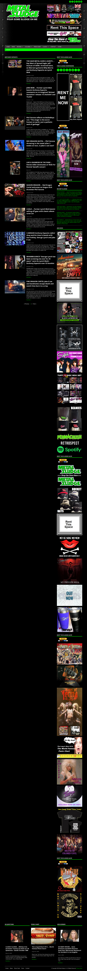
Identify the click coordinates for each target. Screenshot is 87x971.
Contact (53, 46)
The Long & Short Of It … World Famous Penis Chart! (43, 948)
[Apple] (79, 2)
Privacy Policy (79, 968)
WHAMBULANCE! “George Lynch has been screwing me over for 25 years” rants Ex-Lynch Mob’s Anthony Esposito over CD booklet (40, 259)
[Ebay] (75, 70)
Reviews (19, 46)
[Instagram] (77, 2)
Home (8, 46)
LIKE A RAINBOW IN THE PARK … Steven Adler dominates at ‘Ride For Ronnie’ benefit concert (40, 164)
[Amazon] (78, 70)
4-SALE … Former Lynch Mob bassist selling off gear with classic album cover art (40, 211)
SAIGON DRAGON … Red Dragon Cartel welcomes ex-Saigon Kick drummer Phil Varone (39, 187)
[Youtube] (75, 2)
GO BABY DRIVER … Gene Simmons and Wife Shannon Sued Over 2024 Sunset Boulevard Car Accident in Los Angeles (69, 949)
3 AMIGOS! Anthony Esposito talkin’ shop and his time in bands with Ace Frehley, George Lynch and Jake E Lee (40, 236)
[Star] (81, 2)
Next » (34, 303)
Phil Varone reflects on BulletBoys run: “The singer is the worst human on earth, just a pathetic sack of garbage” (40, 120)
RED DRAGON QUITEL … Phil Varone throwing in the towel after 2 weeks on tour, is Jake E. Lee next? (40, 143)
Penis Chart (37, 46)
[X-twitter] (72, 2)
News (13, 46)
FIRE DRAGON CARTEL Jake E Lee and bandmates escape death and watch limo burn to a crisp (40, 283)
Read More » (28, 83)
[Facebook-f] (70, 2)
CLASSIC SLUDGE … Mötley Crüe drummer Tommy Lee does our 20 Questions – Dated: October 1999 (17, 948)
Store (59, 46)
